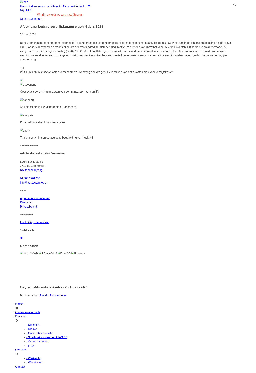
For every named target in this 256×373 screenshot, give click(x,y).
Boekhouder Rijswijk (73, 267)
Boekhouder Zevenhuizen (163, 272)
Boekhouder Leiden (116, 263)
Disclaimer (26, 202)
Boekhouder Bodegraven (119, 272)
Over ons (68, 6)
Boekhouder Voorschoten (76, 272)
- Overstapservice (37, 341)
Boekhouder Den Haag (75, 263)
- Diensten (32, 324)
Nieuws (87, 14)
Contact (79, 6)
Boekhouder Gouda (204, 263)
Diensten (57, 6)
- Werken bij (33, 358)
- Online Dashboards (39, 333)
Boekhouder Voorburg (117, 267)
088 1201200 (28, 14)
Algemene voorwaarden (35, 198)
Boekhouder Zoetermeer (31, 263)
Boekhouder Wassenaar (31, 272)
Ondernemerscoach (40, 6)
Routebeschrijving (31, 170)
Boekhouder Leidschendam (164, 267)
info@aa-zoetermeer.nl (107, 14)
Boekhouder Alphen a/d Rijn (33, 267)
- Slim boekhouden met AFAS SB (46, 337)
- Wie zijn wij (34, 362)
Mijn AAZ (25, 10)
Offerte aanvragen (31, 18)
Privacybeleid (28, 206)
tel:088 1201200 (30, 178)
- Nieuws (31, 329)
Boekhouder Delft (159, 263)
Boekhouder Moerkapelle (32, 276)
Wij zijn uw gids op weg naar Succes (59, 14)
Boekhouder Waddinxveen (207, 267)
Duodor (53, 295)
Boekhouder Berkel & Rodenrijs (210, 276)
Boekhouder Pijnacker (74, 276)
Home (24, 6)
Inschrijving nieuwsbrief (34, 222)
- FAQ (30, 345)
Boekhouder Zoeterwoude (207, 272)
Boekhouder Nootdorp (118, 276)
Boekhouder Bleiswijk (161, 276)
